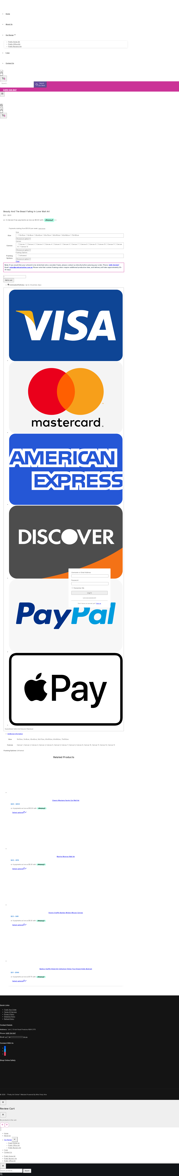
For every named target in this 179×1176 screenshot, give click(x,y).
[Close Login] (3, 1102)
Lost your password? (89, 598)
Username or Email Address (81, 572)
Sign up (98, 603)
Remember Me (78, 588)
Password (74, 580)
